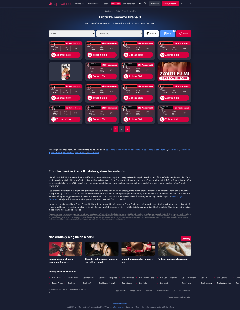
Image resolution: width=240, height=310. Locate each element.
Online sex (115, 4)
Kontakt (149, 291)
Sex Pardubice (128, 278)
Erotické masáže (93, 4)
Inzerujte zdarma (170, 4)
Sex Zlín (204, 278)
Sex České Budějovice (108, 278)
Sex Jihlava (186, 283)
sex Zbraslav (93, 152)
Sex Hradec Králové (107, 283)
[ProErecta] (65, 71)
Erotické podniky (224, 283)
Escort (105, 4)
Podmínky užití (162, 291)
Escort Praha (57, 283)
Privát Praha (73, 278)
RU (186, 4)
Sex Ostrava (222, 278)
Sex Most (164, 283)
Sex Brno (71, 283)
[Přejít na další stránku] (127, 129)
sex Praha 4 (173, 149)
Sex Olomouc (88, 278)
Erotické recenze (120, 304)
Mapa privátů (135, 291)
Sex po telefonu (129, 4)
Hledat (185, 33)
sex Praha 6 (56, 152)
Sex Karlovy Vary (189, 278)
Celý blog (186, 238)
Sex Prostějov (206, 283)
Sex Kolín (143, 283)
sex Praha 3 (161, 149)
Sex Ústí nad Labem (168, 278)
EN (190, 4)
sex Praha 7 (68, 152)
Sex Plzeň (87, 283)
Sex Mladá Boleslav (147, 278)
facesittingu (176, 196)
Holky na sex (79, 4)
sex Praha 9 (80, 152)
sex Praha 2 (149, 149)
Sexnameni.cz (119, 307)
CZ (182, 4)
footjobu (53, 199)
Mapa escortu (120, 291)
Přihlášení (155, 4)
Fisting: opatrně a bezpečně (173, 259)
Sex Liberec (127, 283)
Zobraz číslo (63, 54)
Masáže (152, 33)
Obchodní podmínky (181, 291)
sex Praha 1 (111, 149)
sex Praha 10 (124, 149)
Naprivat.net (109, 11)
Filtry (171, 32)
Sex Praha (56, 278)
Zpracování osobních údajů (179, 297)
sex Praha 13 (137, 149)
